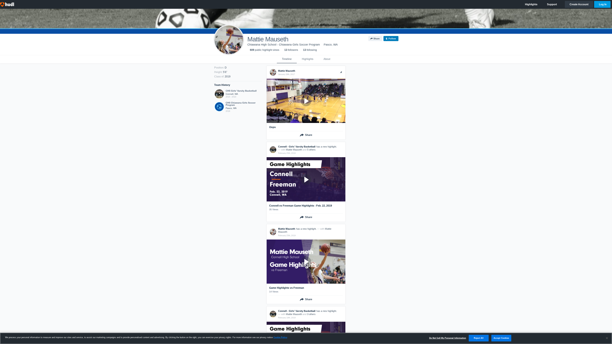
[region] (306, 338)
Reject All (478, 338)
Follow (392, 38)
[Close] (606, 338)
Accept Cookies (501, 338)
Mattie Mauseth (294, 149)
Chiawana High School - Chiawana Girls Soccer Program (283, 44)
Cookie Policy (280, 337)
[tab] (287, 59)
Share (376, 38)
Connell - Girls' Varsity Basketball (296, 146)
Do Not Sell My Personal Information (447, 338)
